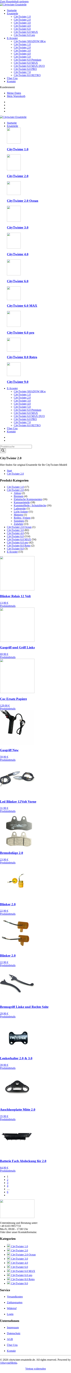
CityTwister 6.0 (22, 28)
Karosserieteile (22, 502)
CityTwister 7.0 (22, 72)
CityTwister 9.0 (15, 548)
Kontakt (11, 81)
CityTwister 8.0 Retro (19, 545)
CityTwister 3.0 (22, 22)
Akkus (17, 493)
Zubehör (18, 523)
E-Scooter (12, 38)
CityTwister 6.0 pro (24, 35)
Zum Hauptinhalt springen (14, 1)
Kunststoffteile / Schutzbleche (30, 505)
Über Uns (12, 78)
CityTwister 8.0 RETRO (27, 75)
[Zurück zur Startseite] (13, 4)
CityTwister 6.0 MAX (26, 32)
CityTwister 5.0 (22, 56)
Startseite (12, 10)
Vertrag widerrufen (35, 1368)
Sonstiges (19, 520)
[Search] (3, 450)
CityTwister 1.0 (22, 16)
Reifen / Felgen (22, 517)
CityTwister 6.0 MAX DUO (29, 65)
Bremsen (18, 496)
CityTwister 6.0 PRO (25, 69)
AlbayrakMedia (8, 1362)
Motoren (18, 514)
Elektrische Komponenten (28, 499)
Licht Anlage (21, 511)
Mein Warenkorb (16, 96)
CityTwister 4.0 (22, 25)
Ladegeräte (20, 508)
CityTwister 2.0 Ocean (19, 527)
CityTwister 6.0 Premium (27, 59)
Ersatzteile (12, 13)
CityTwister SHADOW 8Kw (30, 41)
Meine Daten (14, 93)
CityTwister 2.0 (22, 19)
